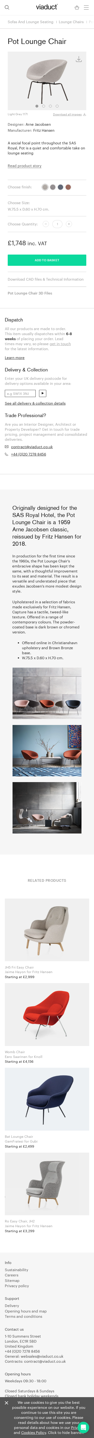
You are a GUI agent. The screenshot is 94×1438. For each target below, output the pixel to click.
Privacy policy (17, 1286)
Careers (11, 1275)
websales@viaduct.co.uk (42, 1356)
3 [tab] (50, 106)
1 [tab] (36, 106)
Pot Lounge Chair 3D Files (30, 293)
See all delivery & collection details (35, 403)
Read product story (24, 165)
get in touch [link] (60, 344)
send (42, 393)
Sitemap (12, 1280)
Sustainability (16, 1270)
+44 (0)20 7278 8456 (28, 454)
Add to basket (47, 260)
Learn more (15, 357)
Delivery (12, 1305)
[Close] (6, 1403)
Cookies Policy (33, 1432)
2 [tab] (43, 106)
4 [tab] (57, 106)
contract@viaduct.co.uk (32, 447)
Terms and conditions (23, 1316)
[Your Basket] (77, 7)
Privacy (77, 1427)
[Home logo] (47, 6)
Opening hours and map (26, 1311)
